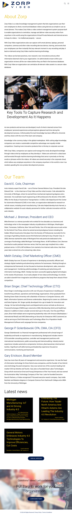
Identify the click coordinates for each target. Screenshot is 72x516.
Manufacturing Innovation (18, 417)
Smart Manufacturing (24, 419)
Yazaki (62, 419)
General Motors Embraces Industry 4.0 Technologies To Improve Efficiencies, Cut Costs (18, 439)
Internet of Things (23, 416)
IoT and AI (9, 417)
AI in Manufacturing (23, 412)
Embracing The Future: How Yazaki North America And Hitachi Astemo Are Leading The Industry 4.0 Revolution (52, 406)
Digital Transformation (22, 414)
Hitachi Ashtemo (59, 417)
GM (21, 450)
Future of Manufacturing (13, 416)
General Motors (16, 450)
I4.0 (42, 419)
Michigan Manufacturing (13, 419)
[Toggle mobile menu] (68, 3)
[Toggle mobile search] (65, 3)
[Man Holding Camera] (36, 76)
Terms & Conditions (47, 512)
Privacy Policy (38, 512)
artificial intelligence (12, 414)
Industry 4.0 (47, 419)
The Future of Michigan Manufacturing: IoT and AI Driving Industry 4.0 (16, 403)
